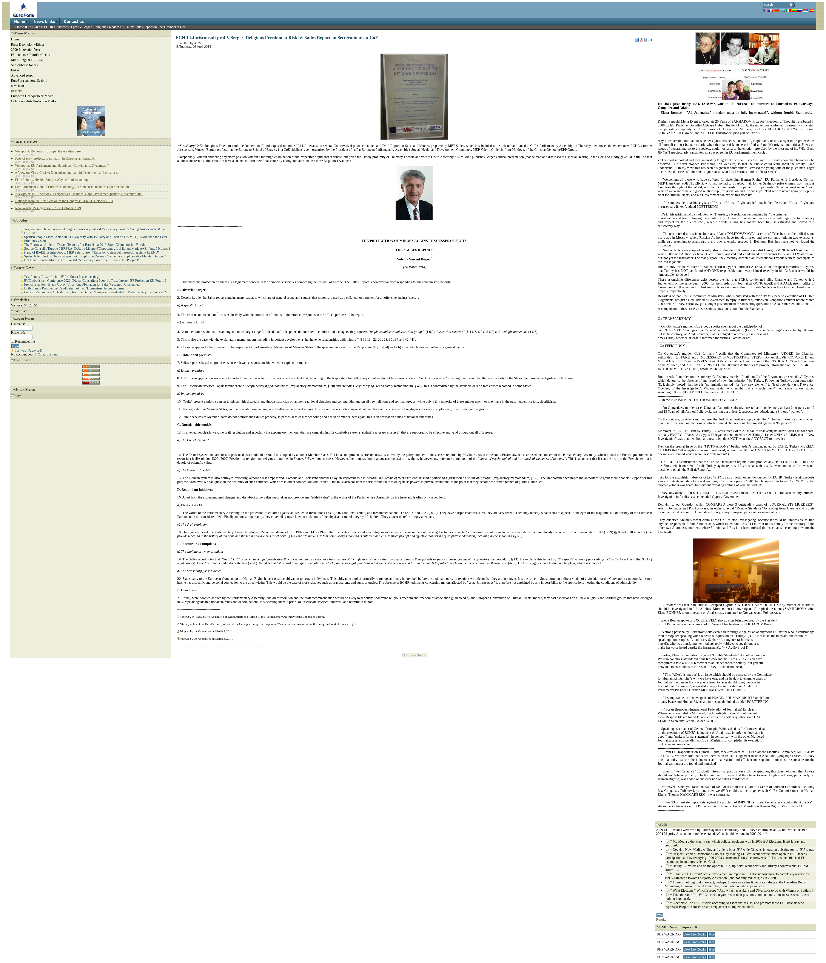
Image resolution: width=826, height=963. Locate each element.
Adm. (18, 396)
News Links (44, 21)
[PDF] (641, 38)
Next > (422, 655)
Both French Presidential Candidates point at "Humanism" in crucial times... (75, 288)
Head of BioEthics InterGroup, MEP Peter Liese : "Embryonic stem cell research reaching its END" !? (93, 252)
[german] (776, 10)
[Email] (650, 38)
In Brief (34, 27)
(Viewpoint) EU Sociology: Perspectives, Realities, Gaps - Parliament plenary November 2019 (79, 194)
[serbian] (805, 10)
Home (19, 21)
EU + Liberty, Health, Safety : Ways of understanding (51, 180)
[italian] (788, 10)
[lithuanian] (794, 10)
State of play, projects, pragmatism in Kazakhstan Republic (55, 158)
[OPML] (91, 382)
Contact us (74, 21)
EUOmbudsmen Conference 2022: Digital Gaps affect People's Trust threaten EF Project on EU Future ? (95, 280)
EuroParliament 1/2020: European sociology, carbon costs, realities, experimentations (72, 187)
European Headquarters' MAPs (32, 96)
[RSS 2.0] (91, 373)
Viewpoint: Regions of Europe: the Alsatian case (48, 151)
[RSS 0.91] (91, 365)
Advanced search (22, 75)
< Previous (409, 655)
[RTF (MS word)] (637, 38)
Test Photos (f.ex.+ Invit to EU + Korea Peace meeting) (61, 276)
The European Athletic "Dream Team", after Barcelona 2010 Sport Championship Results (85, 244)
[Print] (646, 38)
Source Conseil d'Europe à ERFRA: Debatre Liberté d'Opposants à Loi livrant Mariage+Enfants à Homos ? (97, 248)
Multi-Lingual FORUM (27, 60)
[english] (765, 10)
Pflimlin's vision (35, 241)
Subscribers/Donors (24, 65)
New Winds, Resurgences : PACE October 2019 (48, 208)
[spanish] (811, 10)
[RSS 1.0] (91, 369)
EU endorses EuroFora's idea (31, 55)
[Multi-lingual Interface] (91, 135)
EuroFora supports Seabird (29, 80)
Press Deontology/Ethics (27, 44)
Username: (18, 324)
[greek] (782, 10)
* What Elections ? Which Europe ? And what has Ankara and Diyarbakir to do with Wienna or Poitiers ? (741, 890)
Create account (48, 354)
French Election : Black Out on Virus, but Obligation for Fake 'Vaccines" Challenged (82, 284)
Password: (18, 332)
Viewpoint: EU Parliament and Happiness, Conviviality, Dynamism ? (62, 165)
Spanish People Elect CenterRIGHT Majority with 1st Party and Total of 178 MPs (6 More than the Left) (95, 237)
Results (661, 919)
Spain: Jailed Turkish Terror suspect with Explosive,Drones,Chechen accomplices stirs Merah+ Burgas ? (95, 256)
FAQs (15, 70)
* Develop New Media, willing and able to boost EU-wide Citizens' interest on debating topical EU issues (742, 849)
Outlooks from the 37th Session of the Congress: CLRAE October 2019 (64, 201)
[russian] (799, 10)
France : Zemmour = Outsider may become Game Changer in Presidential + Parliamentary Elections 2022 (96, 292)
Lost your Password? (29, 350)
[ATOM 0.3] (91, 378)
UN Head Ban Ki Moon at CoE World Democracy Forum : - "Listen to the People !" (82, 260)
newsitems (18, 86)
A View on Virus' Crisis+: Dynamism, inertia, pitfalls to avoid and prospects (66, 172)
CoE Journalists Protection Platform (35, 101)
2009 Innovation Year (25, 49)
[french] (770, 10)
